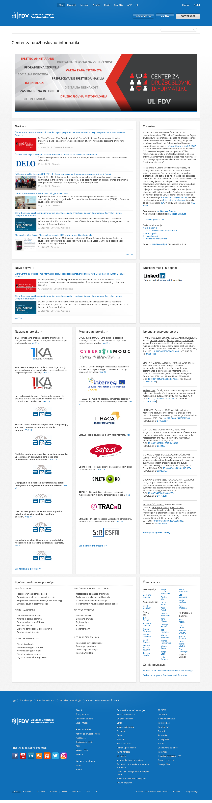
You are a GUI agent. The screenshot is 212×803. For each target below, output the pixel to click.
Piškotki (176, 792)
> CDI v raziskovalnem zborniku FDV (160, 231)
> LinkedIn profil (150, 236)
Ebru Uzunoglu (183, 650)
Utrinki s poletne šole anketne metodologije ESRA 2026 (41, 194)
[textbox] (178, 30)
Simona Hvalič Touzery (146, 647)
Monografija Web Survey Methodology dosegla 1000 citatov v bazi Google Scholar (54, 235)
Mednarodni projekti (92, 331)
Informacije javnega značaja (130, 760)
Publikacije (81, 738)
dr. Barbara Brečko (166, 211)
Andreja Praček (164, 625)
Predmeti (121, 731)
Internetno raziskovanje (174, 200)
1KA (162, 203)
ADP (129, 5)
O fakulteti (163, 715)
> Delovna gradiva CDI (153, 220)
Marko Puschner (165, 636)
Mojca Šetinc (164, 647)
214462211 (162, 496)
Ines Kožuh (182, 621)
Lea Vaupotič (183, 596)
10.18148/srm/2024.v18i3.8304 (177, 468)
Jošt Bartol (146, 619)
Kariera (79, 766)
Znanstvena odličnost (168, 748)
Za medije (121, 756)
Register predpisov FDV (169, 756)
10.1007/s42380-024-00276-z (161, 493)
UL (137, 5)
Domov (14, 700)
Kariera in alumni (86, 761)
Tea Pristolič (165, 631)
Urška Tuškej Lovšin (182, 644)
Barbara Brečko (147, 596)
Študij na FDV (82, 715)
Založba (96, 5)
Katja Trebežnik (183, 590)
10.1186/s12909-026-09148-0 (166, 351)
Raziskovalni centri (46, 700)
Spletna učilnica (143, 16)
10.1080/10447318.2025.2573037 (163, 379)
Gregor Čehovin (147, 630)
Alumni (79, 770)
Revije (107, 5)
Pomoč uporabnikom (126, 748)
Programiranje (192, 792)
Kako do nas (164, 723)
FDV (61, 5)
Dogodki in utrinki (125, 719)
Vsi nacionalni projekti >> (28, 569)
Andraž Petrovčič (165, 614)
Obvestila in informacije (131, 710)
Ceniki (120, 735)
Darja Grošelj (146, 641)
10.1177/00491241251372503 (177, 418)
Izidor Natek (163, 604)
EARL (78, 746)
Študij (79, 710)
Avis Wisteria (183, 607)
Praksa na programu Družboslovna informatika (165, 675)
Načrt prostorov (124, 744)
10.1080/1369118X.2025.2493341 (163, 443)
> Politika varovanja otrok (155, 239)
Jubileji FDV (163, 740)
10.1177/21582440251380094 (161, 399)
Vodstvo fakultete (166, 719)
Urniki (119, 723)
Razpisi (161, 731)
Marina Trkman (182, 637)
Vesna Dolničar (147, 636)
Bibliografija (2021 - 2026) (156, 533)
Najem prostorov (166, 760)
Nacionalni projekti (27, 331)
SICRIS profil (151, 233)
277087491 (151, 354)
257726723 (151, 382)
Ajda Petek (163, 609)
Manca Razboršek (166, 642)
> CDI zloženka (150, 228)
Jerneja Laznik (146, 654)
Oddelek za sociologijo (70, 700)
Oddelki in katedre (84, 719)
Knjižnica (84, 5)
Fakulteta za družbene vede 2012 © (152, 792)
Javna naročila (123, 752)
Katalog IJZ (163, 727)
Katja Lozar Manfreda (165, 591)
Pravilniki (121, 740)
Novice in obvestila (126, 715)
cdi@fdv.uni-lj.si (159, 244)
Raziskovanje (26, 700)
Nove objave (23, 267)
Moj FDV (164, 16)
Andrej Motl (164, 598)
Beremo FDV (82, 750)
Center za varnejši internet (174, 197)
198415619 (162, 524)
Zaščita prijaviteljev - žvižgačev (131, 779)
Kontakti (186, 5)
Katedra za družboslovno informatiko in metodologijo (168, 671)
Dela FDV (118, 5)
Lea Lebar (181, 626)
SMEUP (79, 755)
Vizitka (161, 744)
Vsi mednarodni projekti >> (93, 546)
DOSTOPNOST (188, 16)
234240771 (162, 446)
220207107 (162, 471)
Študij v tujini (82, 723)
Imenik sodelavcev (125, 727)
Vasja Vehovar (147, 607)
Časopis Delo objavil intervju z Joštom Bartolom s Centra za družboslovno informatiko (56, 155)
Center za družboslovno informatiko (103, 700)
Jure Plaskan (164, 620)
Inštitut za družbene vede (88, 734)
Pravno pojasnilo (124, 783)
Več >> (129, 255)
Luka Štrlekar (164, 658)
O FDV (162, 710)
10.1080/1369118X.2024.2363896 (168, 521)
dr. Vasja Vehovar (177, 214)
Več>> (18, 546)
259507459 (151, 401)
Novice (19, 126)
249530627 (162, 421)
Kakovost (71, 5)
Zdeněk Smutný (182, 632)
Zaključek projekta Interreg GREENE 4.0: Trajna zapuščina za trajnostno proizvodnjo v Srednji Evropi (63, 174)
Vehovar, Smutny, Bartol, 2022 (180, 146)
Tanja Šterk (163, 653)
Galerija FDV (164, 764)
